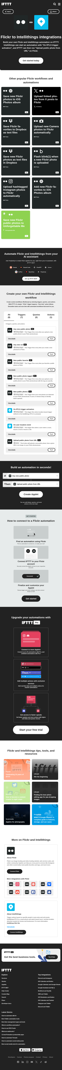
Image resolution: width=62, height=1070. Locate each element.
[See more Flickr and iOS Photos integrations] (30, 884)
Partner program (29, 1057)
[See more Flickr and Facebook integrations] (30, 892)
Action (17, 443)
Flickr (6, 37)
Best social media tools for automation (13, 1044)
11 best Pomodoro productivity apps (13, 1034)
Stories (4, 981)
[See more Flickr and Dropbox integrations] (46, 884)
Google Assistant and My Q (46, 987)
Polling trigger (19, 331)
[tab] (9, 316)
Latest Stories (7, 1012)
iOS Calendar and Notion (45, 981)
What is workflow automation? (11, 1025)
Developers (11, 1057)
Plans (3, 1000)
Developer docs (6, 1003)
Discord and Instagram (45, 978)
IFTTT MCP (5, 987)
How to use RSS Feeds (9, 1028)
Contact (38, 1057)
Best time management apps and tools (13, 1022)
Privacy (45, 1057)
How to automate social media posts (13, 1041)
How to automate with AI (9, 1015)
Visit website (11, 927)
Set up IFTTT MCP (31, 279)
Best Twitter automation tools (10, 1019)
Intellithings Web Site (13, 923)
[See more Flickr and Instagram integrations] (14, 884)
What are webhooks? (8, 1031)
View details (11, 338)
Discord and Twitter (44, 1006)
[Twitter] (36, 1062)
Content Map (5, 994)
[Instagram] (27, 1062)
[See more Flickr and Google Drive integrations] (46, 892)
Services (4, 978)
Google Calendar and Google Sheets (49, 984)
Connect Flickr (14, 871)
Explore (5, 975)
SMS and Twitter (43, 994)
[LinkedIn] (22, 1062)
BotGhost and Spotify (44, 991)
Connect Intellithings (16, 932)
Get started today (31, 60)
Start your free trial (31, 729)
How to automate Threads (9, 1037)
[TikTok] (41, 1062)
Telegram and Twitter (44, 1003)
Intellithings (27, 37)
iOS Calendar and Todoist (46, 1000)
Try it (51, 338)
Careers (19, 1057)
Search (4, 997)
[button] (59, 4)
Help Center (5, 991)
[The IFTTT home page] (6, 4)
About (51, 1057)
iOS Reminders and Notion (46, 997)
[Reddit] (45, 1062)
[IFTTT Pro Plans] (32, 329)
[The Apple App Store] (24, 1050)
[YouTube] (31, 1062)
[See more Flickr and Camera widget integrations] (14, 892)
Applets (4, 984)
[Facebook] (18, 1062)
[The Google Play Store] (37, 1050)
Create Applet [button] (31, 494)
